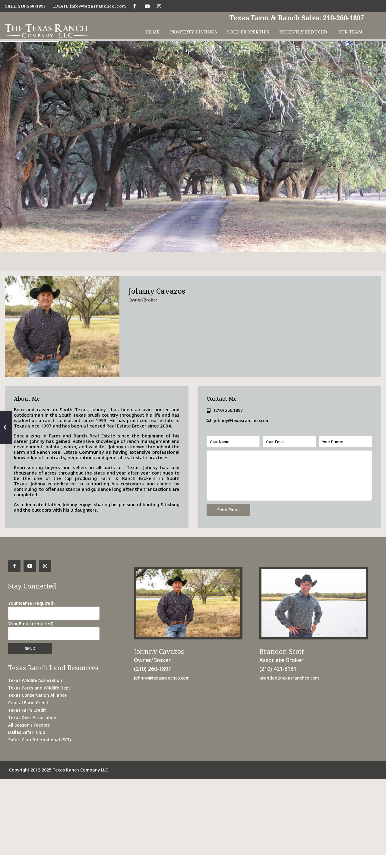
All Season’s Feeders (29, 725)
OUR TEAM (349, 32)
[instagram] (159, 6)
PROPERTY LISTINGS (193, 32)
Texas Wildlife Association (35, 680)
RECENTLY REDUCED (303, 32)
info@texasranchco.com (98, 6)
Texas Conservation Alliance (37, 695)
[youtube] (147, 6)
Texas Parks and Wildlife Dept (39, 688)
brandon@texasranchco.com (289, 678)
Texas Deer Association (32, 717)
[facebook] (134, 6)
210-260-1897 (32, 6)
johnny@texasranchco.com (242, 420)
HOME (152, 32)
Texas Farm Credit (27, 710)
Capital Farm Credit (28, 702)
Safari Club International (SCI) (39, 740)
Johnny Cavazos (156, 291)
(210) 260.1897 (228, 410)
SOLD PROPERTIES (248, 32)
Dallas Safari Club (26, 732)
